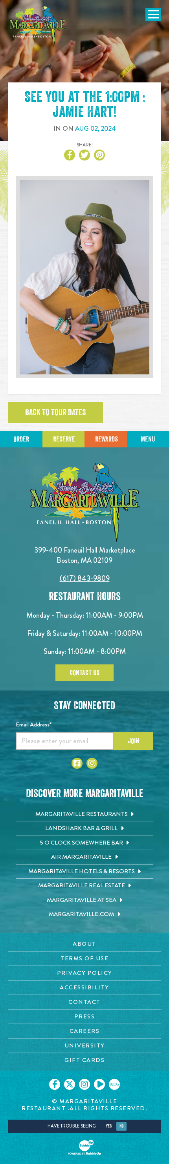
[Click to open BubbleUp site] (84, 1147)
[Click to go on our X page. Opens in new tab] (69, 1084)
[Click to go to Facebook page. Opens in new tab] (77, 763)
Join (133, 740)
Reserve (64, 439)
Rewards (106, 439)
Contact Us (84, 672)
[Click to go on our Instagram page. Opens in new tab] (84, 1084)
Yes (109, 1126)
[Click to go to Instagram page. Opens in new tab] (91, 763)
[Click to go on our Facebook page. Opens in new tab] (54, 1084)
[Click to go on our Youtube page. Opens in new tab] (99, 1084)
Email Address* (33, 724)
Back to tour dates (55, 412)
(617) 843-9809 (85, 578)
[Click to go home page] (37, 26)
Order (21, 439)
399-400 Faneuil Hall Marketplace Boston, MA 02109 (84, 555)
